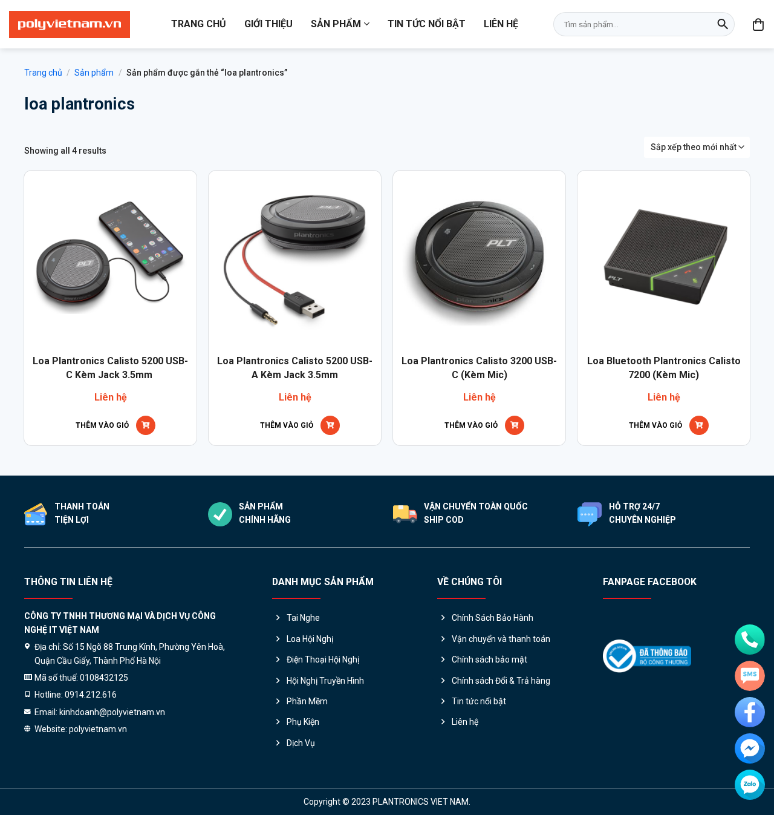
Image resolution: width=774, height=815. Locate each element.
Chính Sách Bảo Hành (492, 618)
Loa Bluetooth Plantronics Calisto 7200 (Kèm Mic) (664, 367)
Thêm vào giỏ (102, 425)
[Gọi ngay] (750, 639)
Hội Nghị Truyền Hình (325, 681)
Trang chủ (198, 24)
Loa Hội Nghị (310, 639)
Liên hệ (501, 24)
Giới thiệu (268, 24)
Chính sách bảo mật (489, 659)
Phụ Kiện (303, 722)
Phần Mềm (307, 701)
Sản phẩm (336, 24)
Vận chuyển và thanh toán (501, 639)
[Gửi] (723, 24)
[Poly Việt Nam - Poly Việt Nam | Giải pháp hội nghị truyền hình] (69, 24)
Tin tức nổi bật (427, 24)
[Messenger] (750, 748)
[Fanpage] (750, 712)
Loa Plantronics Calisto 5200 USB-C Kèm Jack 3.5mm (110, 367)
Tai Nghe (303, 618)
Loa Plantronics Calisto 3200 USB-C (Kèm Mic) (479, 367)
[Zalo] (750, 785)
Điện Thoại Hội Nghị (323, 659)
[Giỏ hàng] (759, 24)
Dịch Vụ (301, 743)
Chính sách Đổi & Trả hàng (501, 681)
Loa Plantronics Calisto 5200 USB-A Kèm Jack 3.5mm (294, 367)
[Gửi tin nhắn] (750, 676)
